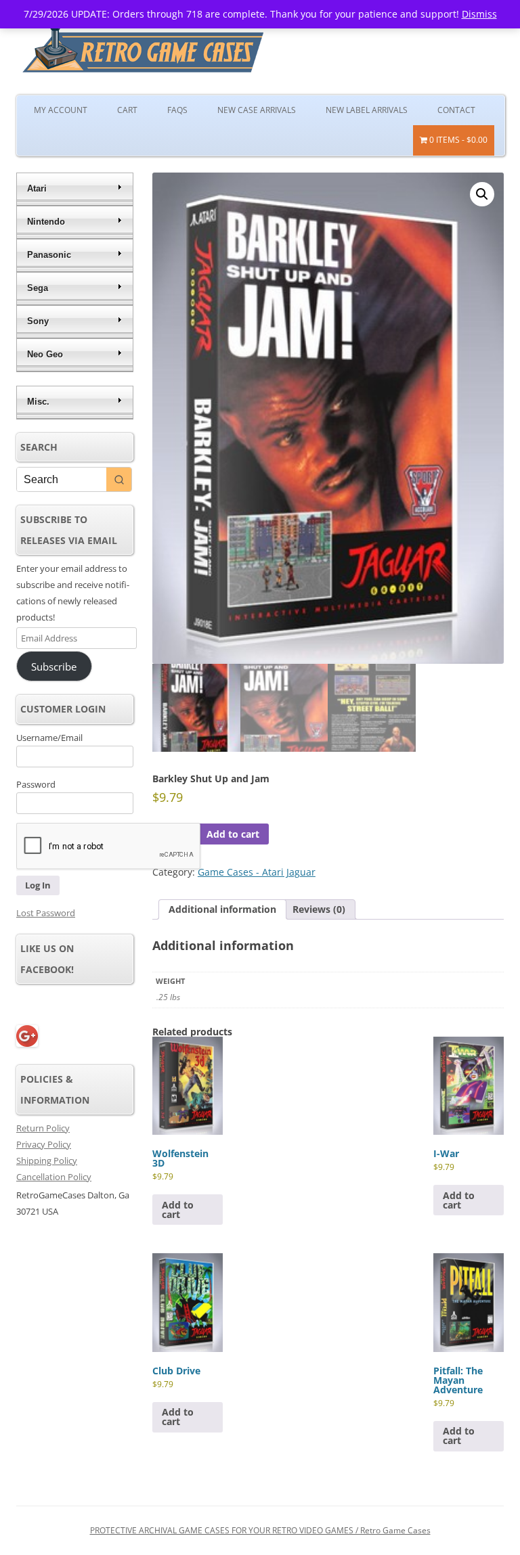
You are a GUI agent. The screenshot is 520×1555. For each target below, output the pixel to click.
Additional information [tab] (222, 909)
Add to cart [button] (178, 1209)
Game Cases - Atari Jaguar (257, 871)
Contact (456, 110)
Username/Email (49, 737)
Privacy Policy (43, 1144)
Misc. (38, 402)
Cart (127, 110)
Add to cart (233, 834)
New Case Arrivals (256, 110)
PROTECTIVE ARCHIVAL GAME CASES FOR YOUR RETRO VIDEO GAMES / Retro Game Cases (260, 1530)
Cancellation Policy (53, 1177)
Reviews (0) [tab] (318, 909)
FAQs (177, 110)
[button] (482, 194)
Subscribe (54, 666)
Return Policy (43, 1128)
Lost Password (45, 913)
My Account (60, 110)
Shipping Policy (46, 1160)
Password (36, 784)
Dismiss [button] (479, 13)
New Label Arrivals (367, 110)
